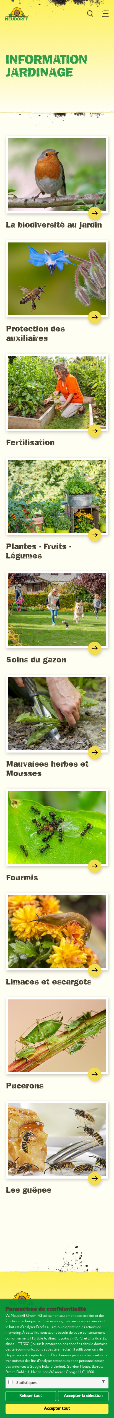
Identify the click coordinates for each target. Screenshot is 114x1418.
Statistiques (26, 1383)
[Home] (17, 13)
